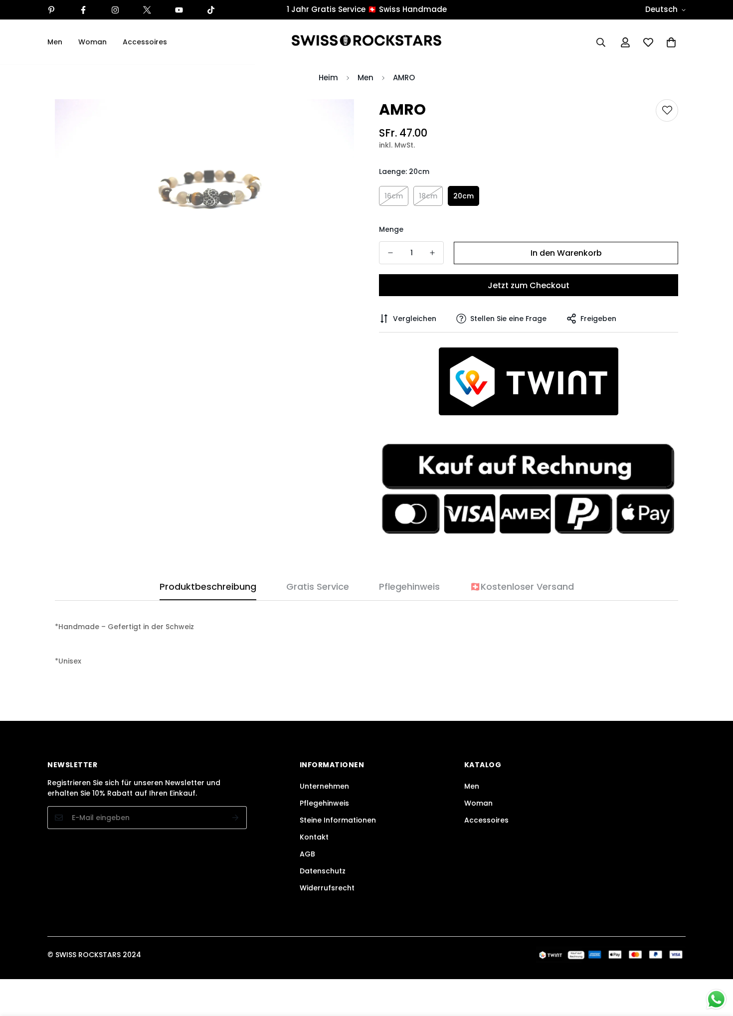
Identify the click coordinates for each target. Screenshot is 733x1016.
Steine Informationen (338, 820)
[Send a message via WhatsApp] (716, 999)
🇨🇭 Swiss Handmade (407, 9)
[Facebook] (83, 10)
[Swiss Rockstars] (366, 42)
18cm (428, 196)
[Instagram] (115, 10)
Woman (92, 42)
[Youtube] (179, 10)
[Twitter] (147, 10)
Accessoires (145, 42)
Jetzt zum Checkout (528, 285)
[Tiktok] (211, 10)
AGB (307, 854)
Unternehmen (324, 786)
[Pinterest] (51, 10)
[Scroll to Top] (713, 961)
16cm (393, 196)
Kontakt (314, 837)
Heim (328, 77)
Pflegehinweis (324, 803)
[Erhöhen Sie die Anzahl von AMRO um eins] (432, 253)
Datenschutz (323, 871)
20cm (463, 196)
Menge (391, 229)
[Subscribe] (235, 817)
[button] (671, 42)
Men (54, 42)
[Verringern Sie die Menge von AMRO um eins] (390, 253)
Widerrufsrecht (327, 888)
